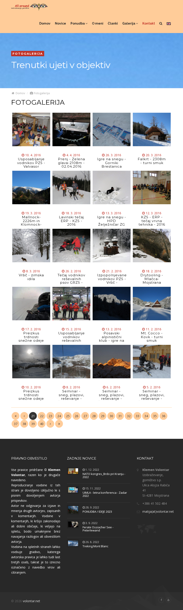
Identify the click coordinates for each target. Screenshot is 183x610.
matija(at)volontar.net (158, 511)
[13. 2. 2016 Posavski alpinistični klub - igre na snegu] (112, 303)
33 (137, 416)
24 (59, 416)
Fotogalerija (41, 93)
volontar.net (31, 601)
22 (42, 416)
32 (129, 416)
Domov (44, 23)
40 (42, 424)
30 (111, 416)
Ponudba (78, 23)
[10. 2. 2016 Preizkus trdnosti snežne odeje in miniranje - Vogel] (31, 361)
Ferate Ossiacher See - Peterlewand (98, 528)
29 (102, 416)
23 (50, 416)
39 (33, 424)
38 (24, 424)
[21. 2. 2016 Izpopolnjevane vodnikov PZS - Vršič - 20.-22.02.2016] (112, 245)
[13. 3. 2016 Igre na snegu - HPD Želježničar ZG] (112, 187)
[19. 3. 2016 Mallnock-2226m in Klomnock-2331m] (31, 187)
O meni (97, 23)
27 (85, 416)
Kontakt (148, 23)
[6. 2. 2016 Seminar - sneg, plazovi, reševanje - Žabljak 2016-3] (112, 361)
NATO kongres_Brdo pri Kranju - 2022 (104, 475)
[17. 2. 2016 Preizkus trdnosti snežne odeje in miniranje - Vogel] (31, 303)
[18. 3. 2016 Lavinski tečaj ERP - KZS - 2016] (71, 187)
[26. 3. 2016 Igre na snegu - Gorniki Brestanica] (112, 129)
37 (15, 424)
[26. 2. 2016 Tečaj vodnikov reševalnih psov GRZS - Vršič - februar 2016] (71, 245)
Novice (60, 23)
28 (94, 416)
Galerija (129, 23)
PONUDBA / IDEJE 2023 (97, 512)
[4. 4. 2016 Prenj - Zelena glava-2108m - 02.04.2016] (71, 129)
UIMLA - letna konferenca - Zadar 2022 (105, 494)
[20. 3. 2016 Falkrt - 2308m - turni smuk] (152, 129)
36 (163, 416)
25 (68, 416)
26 (76, 416)
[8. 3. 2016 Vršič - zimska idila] (31, 245)
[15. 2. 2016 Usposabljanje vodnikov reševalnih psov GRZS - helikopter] (71, 303)
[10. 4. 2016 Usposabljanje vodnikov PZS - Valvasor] (31, 129)
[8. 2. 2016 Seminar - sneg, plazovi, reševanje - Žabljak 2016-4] (71, 361)
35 (155, 416)
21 (33, 416)
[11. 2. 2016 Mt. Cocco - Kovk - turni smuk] (152, 303)
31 (120, 416)
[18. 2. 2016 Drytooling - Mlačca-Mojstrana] (152, 245)
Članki (113, 23)
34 (146, 416)
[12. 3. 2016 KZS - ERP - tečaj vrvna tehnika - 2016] (152, 187)
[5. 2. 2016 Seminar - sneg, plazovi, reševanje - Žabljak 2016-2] (152, 361)
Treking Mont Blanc (95, 546)
